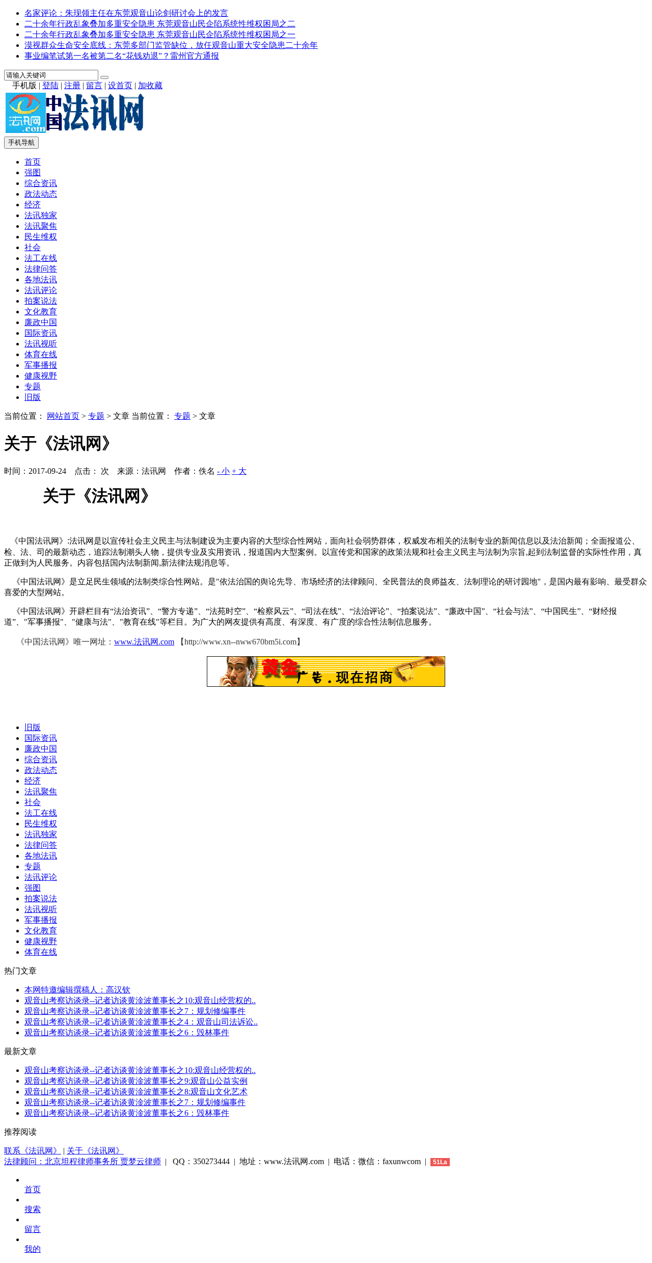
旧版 (32, 397)
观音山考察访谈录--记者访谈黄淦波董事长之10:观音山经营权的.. (140, 1000)
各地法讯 (40, 279)
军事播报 (40, 365)
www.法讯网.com (144, 641)
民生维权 (40, 236)
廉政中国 (40, 322)
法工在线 (40, 258)
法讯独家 (40, 215)
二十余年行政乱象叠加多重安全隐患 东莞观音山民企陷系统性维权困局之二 (159, 23)
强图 (32, 172)
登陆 (50, 85)
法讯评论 (40, 290)
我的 (32, 1249)
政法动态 (40, 194)
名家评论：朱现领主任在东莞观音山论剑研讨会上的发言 (126, 13)
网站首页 (63, 416)
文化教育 (40, 311)
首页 (32, 161)
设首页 (120, 85)
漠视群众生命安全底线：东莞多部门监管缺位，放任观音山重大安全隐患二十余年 (171, 45)
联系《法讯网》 (32, 1150)
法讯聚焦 (40, 226)
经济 (32, 204)
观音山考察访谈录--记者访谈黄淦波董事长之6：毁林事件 (126, 1032)
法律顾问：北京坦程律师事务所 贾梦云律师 (82, 1161)
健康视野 (40, 375)
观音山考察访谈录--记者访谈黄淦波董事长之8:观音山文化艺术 (136, 1091)
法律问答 (40, 268)
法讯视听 (40, 343)
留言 (94, 85)
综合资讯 (40, 183)
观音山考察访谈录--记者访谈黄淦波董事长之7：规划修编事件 (135, 1011)
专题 (32, 386)
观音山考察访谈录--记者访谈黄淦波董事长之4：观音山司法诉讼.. (141, 1021)
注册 (72, 85)
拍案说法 (40, 301)
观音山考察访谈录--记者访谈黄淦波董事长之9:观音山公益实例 (136, 1081)
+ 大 (239, 471)
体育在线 (40, 354)
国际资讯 (40, 333)
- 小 (223, 471)
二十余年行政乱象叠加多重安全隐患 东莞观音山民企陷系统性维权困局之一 (159, 34)
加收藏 (150, 85)
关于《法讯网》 (95, 1150)
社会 (32, 247)
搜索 (32, 1209)
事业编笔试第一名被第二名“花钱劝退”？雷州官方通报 (121, 55)
